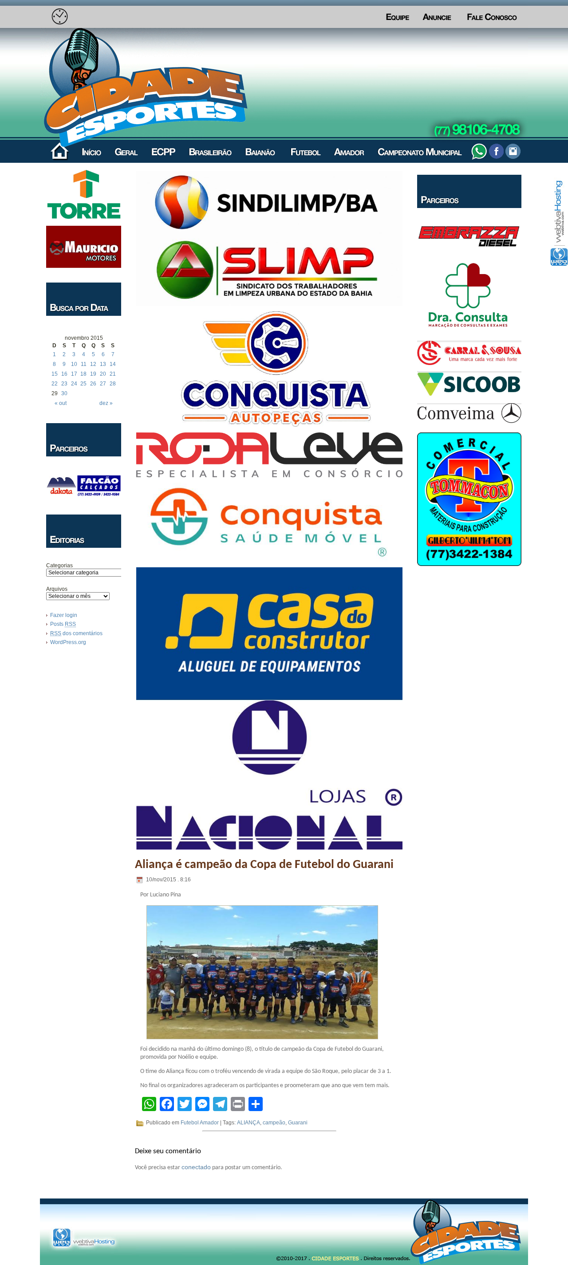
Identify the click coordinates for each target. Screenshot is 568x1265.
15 (54, 374)
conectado (196, 1167)
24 (74, 384)
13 (103, 364)
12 (93, 364)
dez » (106, 403)
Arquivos (56, 589)
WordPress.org (68, 642)
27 (103, 384)
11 (84, 364)
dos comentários (76, 633)
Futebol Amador (200, 1123)
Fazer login (63, 615)
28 (113, 384)
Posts (63, 624)
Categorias (59, 565)
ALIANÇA (248, 1123)
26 (93, 384)
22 (54, 384)
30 (64, 393)
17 (74, 374)
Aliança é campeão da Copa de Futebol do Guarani (264, 865)
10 (74, 364)
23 (64, 384)
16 (64, 374)
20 (103, 374)
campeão (274, 1123)
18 (83, 374)
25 (83, 384)
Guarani (298, 1123)
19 (93, 374)
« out (61, 403)
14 (113, 364)
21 (113, 374)
